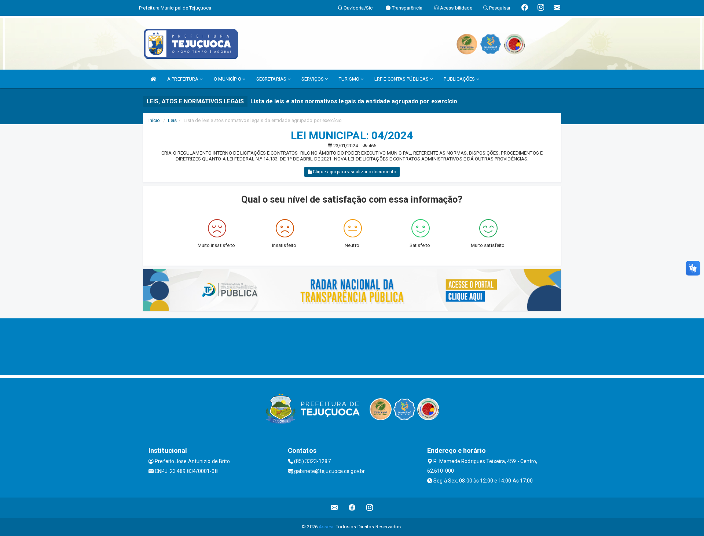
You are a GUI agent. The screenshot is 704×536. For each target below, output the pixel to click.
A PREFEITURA (183, 79)
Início (154, 120)
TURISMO (349, 79)
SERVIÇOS (313, 79)
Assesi (326, 526)
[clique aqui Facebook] (352, 507)
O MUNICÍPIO (228, 79)
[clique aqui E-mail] (334, 507)
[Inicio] (153, 79)
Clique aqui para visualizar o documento (354, 171)
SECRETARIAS (271, 79)
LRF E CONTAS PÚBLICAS (402, 79)
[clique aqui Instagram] (369, 507)
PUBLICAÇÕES (460, 79)
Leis (172, 120)
